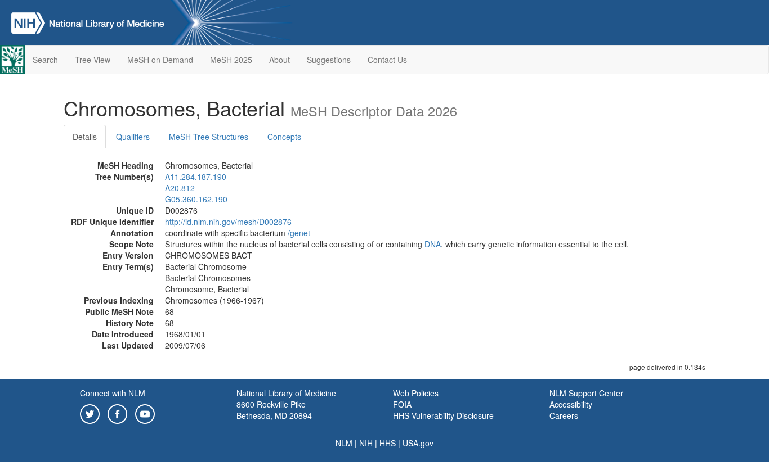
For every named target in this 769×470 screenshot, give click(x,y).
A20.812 (180, 187)
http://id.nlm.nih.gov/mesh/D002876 (228, 221)
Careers (563, 415)
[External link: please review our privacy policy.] (90, 412)
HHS (387, 443)
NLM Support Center (586, 393)
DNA (432, 244)
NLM (344, 443)
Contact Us (387, 59)
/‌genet (299, 232)
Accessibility (570, 404)
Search (45, 59)
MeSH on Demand (160, 59)
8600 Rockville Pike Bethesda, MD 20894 (274, 410)
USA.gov (418, 443)
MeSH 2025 (231, 59)
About (279, 59)
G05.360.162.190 (196, 199)
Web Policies (416, 393)
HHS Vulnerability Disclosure (443, 415)
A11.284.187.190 (195, 176)
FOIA (402, 404)
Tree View (92, 59)
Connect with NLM (112, 393)
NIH (366, 443)
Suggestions (329, 59)
